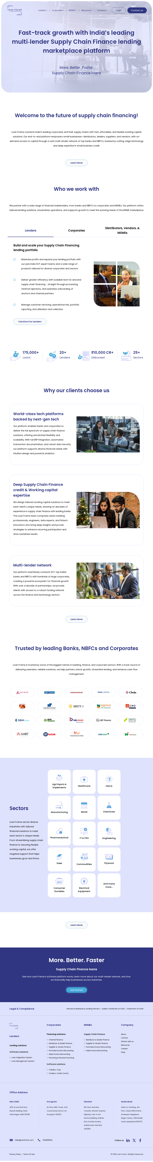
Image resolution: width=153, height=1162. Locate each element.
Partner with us (127, 1041)
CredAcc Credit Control (58, 1073)
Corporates (57, 10)
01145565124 (47, 1140)
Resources (86, 10)
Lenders (42, 10)
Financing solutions (56, 1034)
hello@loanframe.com (24, 1140)
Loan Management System (23, 1061)
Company (101, 10)
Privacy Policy (15, 1154)
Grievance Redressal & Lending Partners (83, 1009)
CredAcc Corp (55, 1070)
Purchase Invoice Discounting (61, 1050)
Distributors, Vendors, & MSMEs (122, 230)
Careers (124, 1048)
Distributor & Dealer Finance (60, 1043)
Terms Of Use (29, 1154)
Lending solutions (18, 1045)
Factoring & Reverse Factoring (61, 1058)
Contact (124, 1038)
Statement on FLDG (135, 1009)
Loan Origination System (22, 1057)
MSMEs (71, 10)
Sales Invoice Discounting (59, 1054)
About (123, 1034)
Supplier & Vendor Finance (60, 1047)
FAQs (123, 1052)
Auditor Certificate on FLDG (113, 1009)
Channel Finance (56, 1040)
